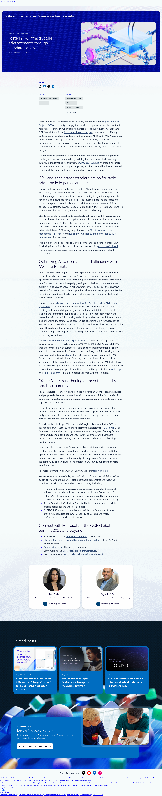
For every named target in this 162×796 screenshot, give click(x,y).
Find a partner (48, 783)
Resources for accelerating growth (36, 780)
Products (98, 778)
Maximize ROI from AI (8, 780)
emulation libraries (53, 372)
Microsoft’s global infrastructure (79, 550)
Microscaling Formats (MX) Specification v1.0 (66, 340)
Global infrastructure (35, 778)
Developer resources (76, 783)
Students (87, 783)
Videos (140, 783)
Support (68, 780)
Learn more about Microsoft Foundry (35, 746)
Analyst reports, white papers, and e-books (122, 783)
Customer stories (88, 778)
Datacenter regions (50, 778)
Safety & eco (80, 795)
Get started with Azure (19, 778)
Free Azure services (119, 778)
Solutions (19, 780)
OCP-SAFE (109, 427)
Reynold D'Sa (25, 52)
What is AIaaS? (65, 785)
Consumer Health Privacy (9, 795)
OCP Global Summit (88, 162)
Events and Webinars (98, 783)
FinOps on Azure (151, 778)
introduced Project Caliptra (78, 132)
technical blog (100, 470)
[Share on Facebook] (44, 86)
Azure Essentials (76, 778)
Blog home (13, 16)
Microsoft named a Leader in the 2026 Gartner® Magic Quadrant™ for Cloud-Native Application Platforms (34, 684)
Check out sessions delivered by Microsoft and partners (72, 540)
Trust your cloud (64, 778)
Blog (66, 783)
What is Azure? (5, 778)
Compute (44, 103)
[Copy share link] (40, 86)
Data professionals (74, 98)
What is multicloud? (16, 785)
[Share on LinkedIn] (53, 86)
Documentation (59, 783)
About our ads (98, 795)
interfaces (59, 233)
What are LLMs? (77, 785)
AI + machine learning (49, 98)
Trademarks (71, 795)
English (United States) (8, 788)
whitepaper (117, 369)
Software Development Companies (12, 783)
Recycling (88, 795)
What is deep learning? (52, 785)
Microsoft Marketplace (34, 783)
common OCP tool (108, 246)
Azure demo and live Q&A (81, 780)
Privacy (42, 795)
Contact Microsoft (32, 795)
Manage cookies (51, 795)
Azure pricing (107, 778)
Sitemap (22, 795)
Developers (71, 103)
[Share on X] (48, 86)
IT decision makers (74, 107)
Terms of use (61, 795)
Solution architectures (57, 780)
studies (68, 354)
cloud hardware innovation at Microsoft (83, 554)
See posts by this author (57, 604)
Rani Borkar (14, 52)
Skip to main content (7, 1)
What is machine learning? (33, 785)
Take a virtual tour (53, 547)
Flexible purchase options (135, 778)
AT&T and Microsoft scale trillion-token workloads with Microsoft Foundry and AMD (126, 682)
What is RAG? (104, 785)
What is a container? (91, 785)
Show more (71, 112)
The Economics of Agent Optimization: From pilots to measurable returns (77, 682)
